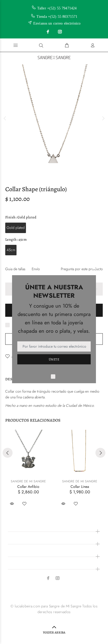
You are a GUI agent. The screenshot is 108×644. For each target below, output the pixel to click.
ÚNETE (54, 359)
